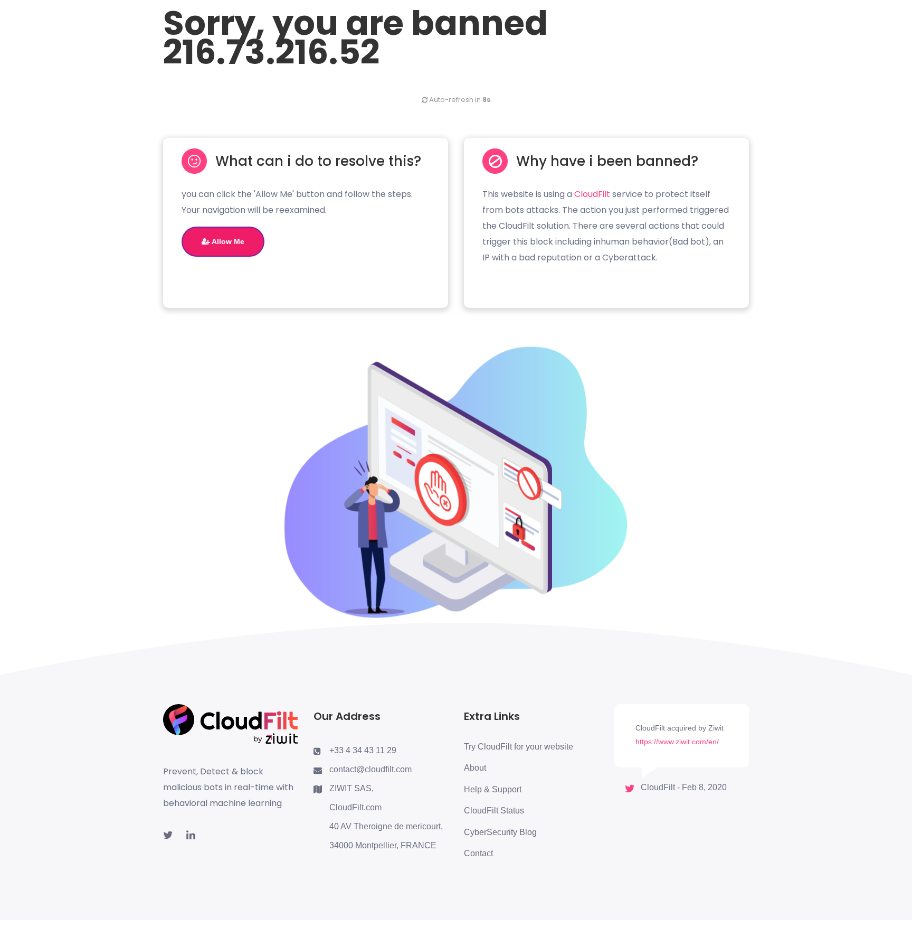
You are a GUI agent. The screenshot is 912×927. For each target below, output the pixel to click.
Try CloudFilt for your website (518, 746)
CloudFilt (592, 194)
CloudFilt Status (494, 810)
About (475, 767)
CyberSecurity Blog (500, 832)
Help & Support (492, 789)
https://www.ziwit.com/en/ (677, 741)
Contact (478, 853)
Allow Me (227, 241)
